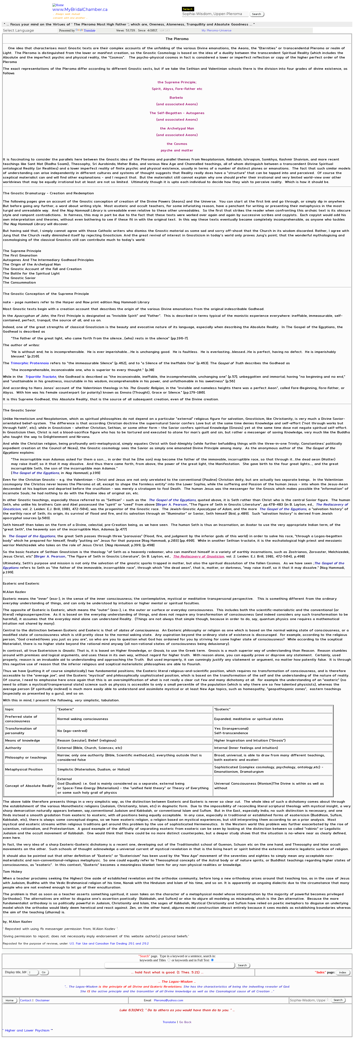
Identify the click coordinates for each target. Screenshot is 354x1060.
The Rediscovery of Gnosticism (198, 556)
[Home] (58, 5)
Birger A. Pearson (172, 504)
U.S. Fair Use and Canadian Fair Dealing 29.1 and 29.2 (109, 943)
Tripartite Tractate (40, 376)
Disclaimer (43, 1000)
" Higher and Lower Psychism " (27, 1030)
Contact (25, 1000)
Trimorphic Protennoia (30, 363)
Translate (89, 30)
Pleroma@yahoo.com (168, 1000)
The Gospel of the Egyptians (35, 472)
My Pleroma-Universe (216, 30)
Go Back (185, 1022)
